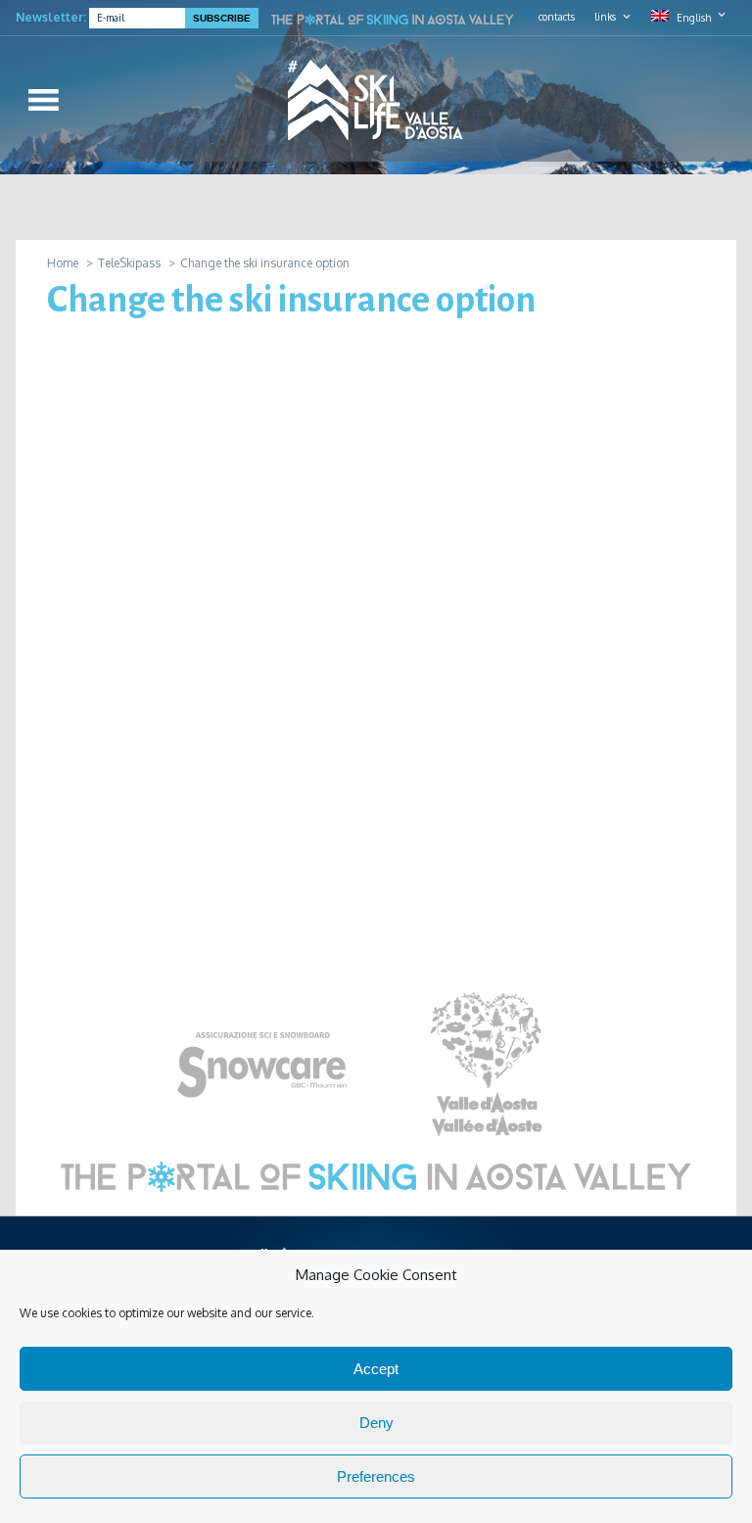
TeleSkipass (129, 263)
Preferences (376, 1476)
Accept (376, 1368)
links (605, 17)
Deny (376, 1422)
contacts (557, 17)
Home (62, 263)
